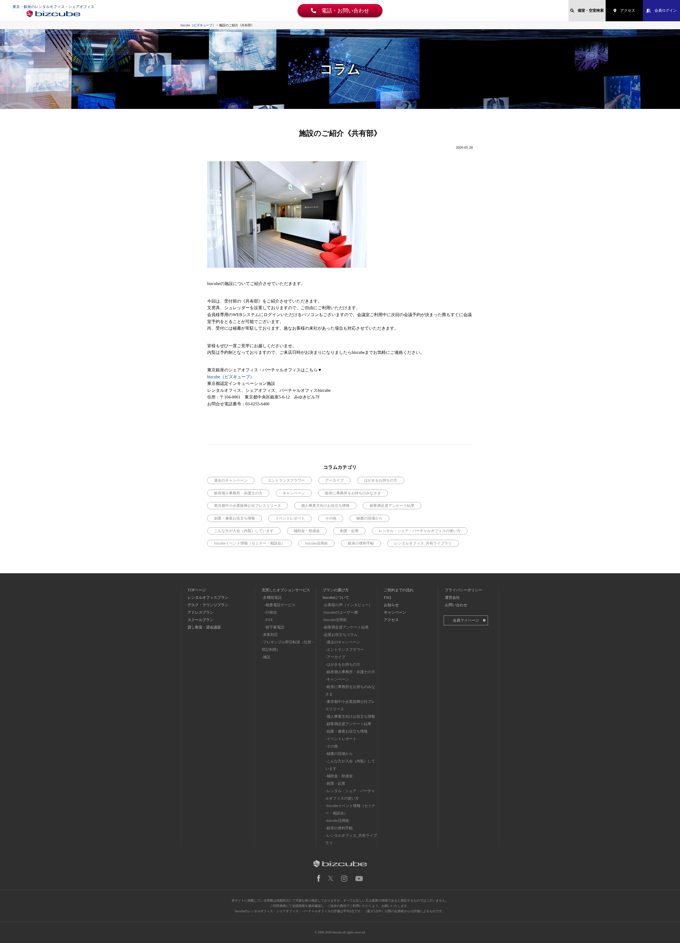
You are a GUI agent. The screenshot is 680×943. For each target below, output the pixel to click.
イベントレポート (290, 518)
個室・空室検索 (589, 10)
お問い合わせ (456, 605)
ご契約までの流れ (399, 590)
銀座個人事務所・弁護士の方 (238, 493)
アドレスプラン (201, 612)
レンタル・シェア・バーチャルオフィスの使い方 (420, 531)
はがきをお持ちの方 (380, 480)
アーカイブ (334, 480)
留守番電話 (275, 627)
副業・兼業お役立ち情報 (234, 518)
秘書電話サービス (280, 605)
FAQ (387, 598)
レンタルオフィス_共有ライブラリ (423, 543)
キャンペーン (294, 493)
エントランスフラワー (286, 480)
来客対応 (270, 635)
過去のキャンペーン (231, 480)
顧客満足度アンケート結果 (392, 506)
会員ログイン (664, 10)
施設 (266, 657)
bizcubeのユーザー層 (341, 612)
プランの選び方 (336, 590)
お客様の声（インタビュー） (348, 605)
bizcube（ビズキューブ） (230, 377)
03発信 (271, 612)
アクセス (626, 10)
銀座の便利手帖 (361, 543)
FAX (269, 620)
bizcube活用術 (316, 543)
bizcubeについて (336, 598)
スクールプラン (201, 620)
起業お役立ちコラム (341, 635)
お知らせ (391, 605)
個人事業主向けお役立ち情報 (325, 506)
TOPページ (197, 590)
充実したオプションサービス (286, 590)
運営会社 (452, 598)
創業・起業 (349, 531)
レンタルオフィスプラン (208, 598)
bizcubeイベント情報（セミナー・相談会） (249, 543)
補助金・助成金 (307, 531)
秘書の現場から (369, 518)
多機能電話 (272, 598)
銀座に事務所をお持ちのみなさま (353, 493)
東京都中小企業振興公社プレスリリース (247, 506)
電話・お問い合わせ (342, 11)
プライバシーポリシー (463, 590)
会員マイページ (466, 620)
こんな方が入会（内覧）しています (244, 531)
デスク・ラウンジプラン (208, 605)
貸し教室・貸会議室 (204, 627)
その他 (330, 518)
